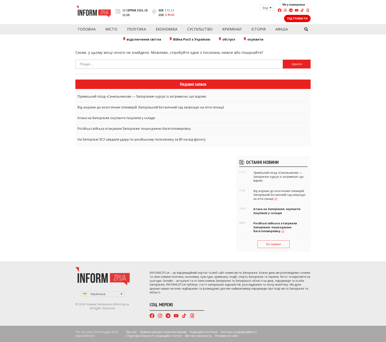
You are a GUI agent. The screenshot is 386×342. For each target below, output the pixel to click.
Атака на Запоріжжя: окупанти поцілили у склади (116, 118)
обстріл (228, 39)
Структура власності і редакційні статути (154, 336)
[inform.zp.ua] (93, 12)
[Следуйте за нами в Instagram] (285, 10)
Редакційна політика (203, 332)
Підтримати (297, 18)
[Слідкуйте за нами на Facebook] (279, 10)
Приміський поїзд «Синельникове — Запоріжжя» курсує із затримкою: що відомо (141, 96)
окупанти (254, 39)
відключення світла (143, 39)
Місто (111, 29)
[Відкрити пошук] (306, 29)
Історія (258, 29)
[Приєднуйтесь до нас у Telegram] (291, 10)
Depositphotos (85, 336)
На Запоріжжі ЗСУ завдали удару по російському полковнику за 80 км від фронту (141, 139)
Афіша (281, 29)
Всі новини (273, 244)
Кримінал (231, 29)
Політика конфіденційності (238, 332)
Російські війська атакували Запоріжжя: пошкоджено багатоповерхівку (134, 128)
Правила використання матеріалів (163, 332)
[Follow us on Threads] (308, 10)
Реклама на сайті (226, 336)
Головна (86, 29)
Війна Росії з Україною (191, 39)
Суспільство (200, 29)
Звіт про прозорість (198, 336)
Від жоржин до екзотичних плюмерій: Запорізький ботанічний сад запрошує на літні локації (150, 107)
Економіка (167, 29)
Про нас (131, 332)
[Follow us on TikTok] (302, 10)
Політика (136, 29)
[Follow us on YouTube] (296, 10)
